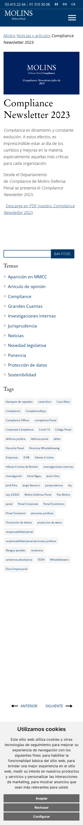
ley (70, 485)
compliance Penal (45, 420)
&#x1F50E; (62, 253)
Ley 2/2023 (12, 494)
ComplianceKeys (36, 411)
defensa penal (39, 438)
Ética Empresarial (16, 569)
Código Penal (63, 429)
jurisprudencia (54, 485)
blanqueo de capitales (19, 401)
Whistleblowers (59, 559)
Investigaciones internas (32, 316)
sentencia (37, 550)
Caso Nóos (63, 401)
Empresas (12, 457)
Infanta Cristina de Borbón (22, 466)
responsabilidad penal (19, 531)
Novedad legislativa (27, 345)
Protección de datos (27, 365)
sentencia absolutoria (19, 559)
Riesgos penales (16, 550)
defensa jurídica (15, 438)
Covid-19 (44, 429)
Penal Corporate (28, 504)
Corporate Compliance (20, 429)
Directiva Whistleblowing (44, 448)
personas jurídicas (42, 513)
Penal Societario (16, 513)
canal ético (44, 401)
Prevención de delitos (19, 522)
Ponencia (17, 355)
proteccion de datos (49, 522)
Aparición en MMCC (27, 277)
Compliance (19, 296)
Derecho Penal (15, 448)
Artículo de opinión (27, 286)
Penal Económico (53, 504)
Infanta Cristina (44, 457)
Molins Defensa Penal (38, 494)
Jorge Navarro (31, 485)
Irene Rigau (34, 476)
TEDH (41, 559)
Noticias (16, 335)
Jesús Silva (52, 476)
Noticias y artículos (33, 35)
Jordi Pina (11, 485)
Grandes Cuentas (25, 306)
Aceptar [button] (42, 798)
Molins (9, 35)
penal (9, 504)
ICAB (26, 457)
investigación (14, 476)
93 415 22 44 (15, 4)
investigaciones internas (58, 466)
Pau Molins (63, 494)
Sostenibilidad (22, 375)
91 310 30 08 (39, 4)
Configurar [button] (41, 816)
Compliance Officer (17, 420)
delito (57, 438)
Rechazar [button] (42, 807)
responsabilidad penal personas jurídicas (31, 541)
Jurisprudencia (22, 326)
